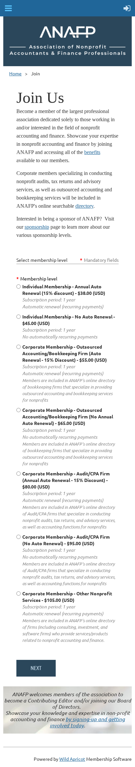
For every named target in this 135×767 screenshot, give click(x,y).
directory (84, 206)
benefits (92, 152)
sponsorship (37, 227)
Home (15, 73)
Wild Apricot (72, 759)
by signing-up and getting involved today (87, 722)
